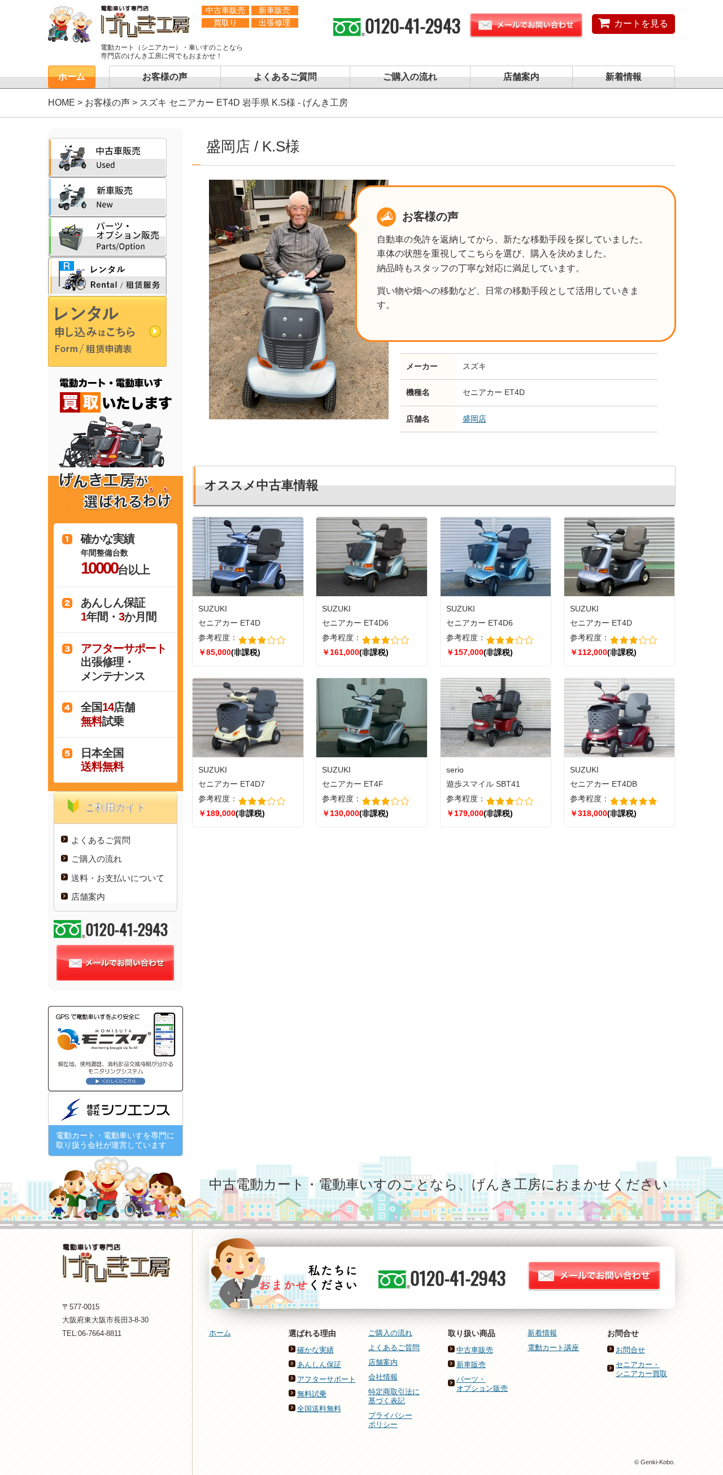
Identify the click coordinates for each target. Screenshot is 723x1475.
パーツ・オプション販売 (482, 1383)
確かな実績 (315, 1350)
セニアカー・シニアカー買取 (641, 1369)
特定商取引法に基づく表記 (394, 1396)
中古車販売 (474, 1350)
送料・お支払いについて (117, 878)
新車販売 (471, 1364)
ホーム (71, 76)
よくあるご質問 (285, 76)
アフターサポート (326, 1379)
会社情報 (383, 1377)
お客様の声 (165, 76)
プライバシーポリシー (390, 1420)
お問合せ (630, 1350)
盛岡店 (474, 418)
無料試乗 (311, 1394)
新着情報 (624, 76)
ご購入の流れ (410, 76)
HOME (61, 102)
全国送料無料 (319, 1408)
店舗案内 (521, 76)
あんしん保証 (319, 1364)
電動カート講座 (553, 1347)
